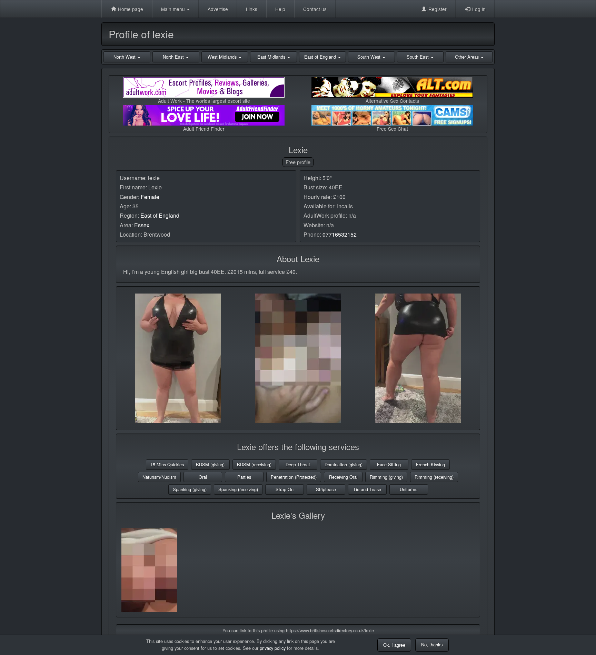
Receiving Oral (343, 477)
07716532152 (339, 234)
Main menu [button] (173, 9)
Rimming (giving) (386, 477)
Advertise (218, 9)
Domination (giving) (343, 464)
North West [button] (125, 56)
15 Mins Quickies (167, 464)
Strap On (285, 489)
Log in (478, 9)
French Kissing (430, 464)
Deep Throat (298, 464)
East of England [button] (320, 56)
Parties (244, 477)
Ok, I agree (394, 645)
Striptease (326, 489)
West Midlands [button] (223, 56)
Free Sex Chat (392, 128)
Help (280, 9)
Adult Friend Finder (204, 128)
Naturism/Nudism (159, 477)
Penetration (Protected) (294, 477)
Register (437, 9)
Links (251, 9)
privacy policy (273, 648)
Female (150, 197)
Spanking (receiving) (238, 489)
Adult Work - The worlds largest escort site (204, 100)
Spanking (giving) (190, 489)
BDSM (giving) (210, 464)
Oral (203, 477)
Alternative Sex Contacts (392, 100)
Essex (141, 225)
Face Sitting (389, 464)
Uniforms (408, 489)
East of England (159, 215)
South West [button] (369, 56)
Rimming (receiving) (434, 477)
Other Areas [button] (467, 56)
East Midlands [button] (272, 56)
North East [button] (174, 56)
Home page (130, 9)
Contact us (315, 9)
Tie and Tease (367, 489)
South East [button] (418, 56)
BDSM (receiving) (254, 464)
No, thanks (432, 644)
